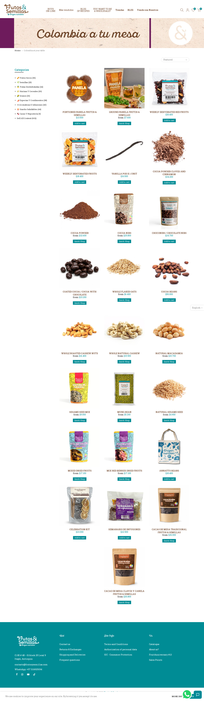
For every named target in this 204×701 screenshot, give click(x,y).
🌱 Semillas (24, 82)
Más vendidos (66, 10)
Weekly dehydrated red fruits (169, 112)
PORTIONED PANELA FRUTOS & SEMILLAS (80, 113)
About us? (154, 649)
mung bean (124, 412)
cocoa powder (80, 233)
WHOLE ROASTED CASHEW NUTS (79, 353)
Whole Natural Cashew (124, 353)
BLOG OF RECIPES (83, 9)
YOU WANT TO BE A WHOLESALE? (102, 9)
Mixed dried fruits (80, 470)
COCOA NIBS (124, 233)
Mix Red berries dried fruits (124, 470)
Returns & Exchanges (70, 649)
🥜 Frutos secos (26, 77)
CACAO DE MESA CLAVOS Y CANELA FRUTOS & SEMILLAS (124, 592)
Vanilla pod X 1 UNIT (124, 173)
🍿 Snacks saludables (29, 109)
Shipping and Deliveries (72, 654)
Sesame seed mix (79, 412)
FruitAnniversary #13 (160, 654)
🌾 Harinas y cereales (29, 91)
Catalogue (154, 644)
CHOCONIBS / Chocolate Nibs (169, 233)
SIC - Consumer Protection (118, 654)
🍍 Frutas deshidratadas (30, 86)
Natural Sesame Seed (169, 412)
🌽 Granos (23, 95)
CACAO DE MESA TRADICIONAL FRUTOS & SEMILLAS (169, 531)
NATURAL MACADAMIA (169, 353)
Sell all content (26, 118)
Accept (193, 696)
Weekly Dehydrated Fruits (80, 173)
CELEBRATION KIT (79, 529)
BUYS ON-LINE (50, 9)
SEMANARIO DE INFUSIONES (124, 529)
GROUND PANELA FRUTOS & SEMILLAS (124, 113)
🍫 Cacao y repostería (29, 113)
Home (18, 50)
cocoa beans (169, 291)
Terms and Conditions (116, 644)
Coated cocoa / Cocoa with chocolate (79, 293)
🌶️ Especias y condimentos (32, 100)
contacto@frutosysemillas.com (31, 664)
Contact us (64, 644)
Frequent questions (69, 659)
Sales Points (155, 659)
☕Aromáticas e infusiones (31, 104)
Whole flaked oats (124, 291)
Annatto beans (169, 470)
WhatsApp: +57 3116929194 (28, 669)
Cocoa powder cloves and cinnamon (169, 173)
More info (178, 696)
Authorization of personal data (120, 649)
